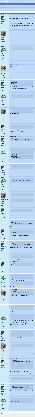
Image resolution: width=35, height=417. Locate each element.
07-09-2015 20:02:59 (15, 45)
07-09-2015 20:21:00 (15, 207)
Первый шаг (8, 9)
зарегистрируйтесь (9, 8)
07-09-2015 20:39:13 (15, 274)
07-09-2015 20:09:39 (15, 64)
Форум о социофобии (4, 9)
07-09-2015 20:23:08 (15, 220)
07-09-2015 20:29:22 (15, 241)
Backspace (2, 64)
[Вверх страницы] (33, 353)
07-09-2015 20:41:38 (15, 289)
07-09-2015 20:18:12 (15, 164)
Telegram (8, 4)
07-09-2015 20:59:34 (15, 342)
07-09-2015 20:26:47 (15, 228)
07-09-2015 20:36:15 (15, 261)
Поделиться (11, 14)
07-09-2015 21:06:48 (15, 358)
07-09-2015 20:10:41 (15, 80)
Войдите (5, 8)
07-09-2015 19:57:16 (15, 14)
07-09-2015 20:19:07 (15, 176)
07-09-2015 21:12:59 (15, 384)
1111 (1, 149)
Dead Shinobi (2, 14)
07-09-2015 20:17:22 (15, 136)
